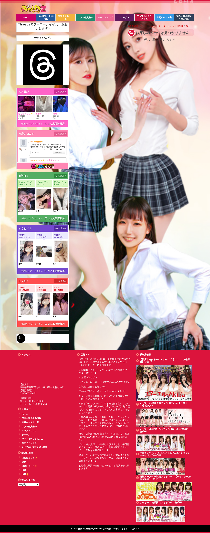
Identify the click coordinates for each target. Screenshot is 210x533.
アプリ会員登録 (29, 426)
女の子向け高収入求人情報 (34, 447)
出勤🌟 (25, 474)
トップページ (135, 39)
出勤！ (25, 470)
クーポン (26, 434)
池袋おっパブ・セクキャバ (32, 123)
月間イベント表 (29, 443)
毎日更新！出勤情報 (31, 418)
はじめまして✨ (29, 457)
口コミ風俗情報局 (55, 123)
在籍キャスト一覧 (30, 422)
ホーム (25, 414)
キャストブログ (29, 430)
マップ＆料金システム (32, 439)
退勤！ (25, 462)
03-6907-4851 (28, 393)
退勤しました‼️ (29, 466)
